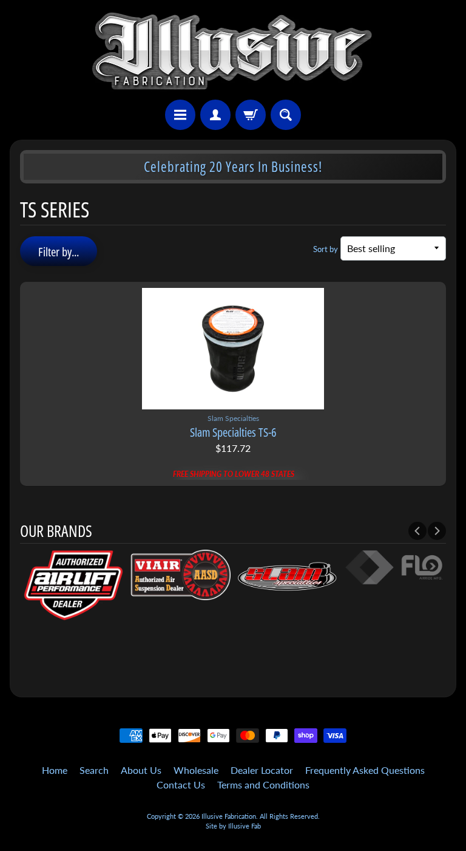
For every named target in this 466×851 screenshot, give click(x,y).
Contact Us (181, 784)
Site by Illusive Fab (233, 826)
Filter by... (58, 252)
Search (94, 770)
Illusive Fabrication (228, 816)
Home (54, 770)
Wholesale (196, 770)
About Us (141, 770)
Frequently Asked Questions (365, 770)
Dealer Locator (262, 770)
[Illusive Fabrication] (233, 52)
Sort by (325, 249)
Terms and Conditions (263, 784)
